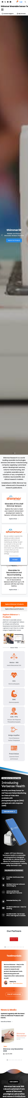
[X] (5, 2)
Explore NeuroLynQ (14, 240)
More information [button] (14, 556)
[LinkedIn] (10, 2)
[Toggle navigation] (2, 9)
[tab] (14, 604)
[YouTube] (7, 2)
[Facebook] (2, 2)
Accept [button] (15, 560)
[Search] (25, 2)
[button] (2, 235)
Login (20, 2)
